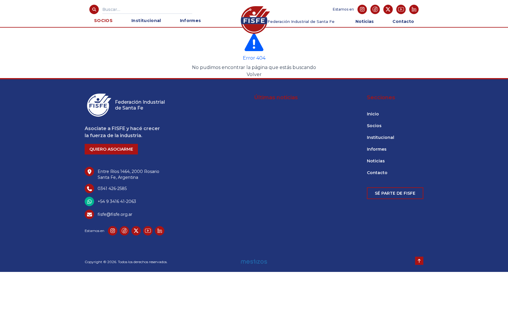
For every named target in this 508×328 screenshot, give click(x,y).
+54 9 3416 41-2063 (117, 201)
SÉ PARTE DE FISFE (395, 193)
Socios (374, 125)
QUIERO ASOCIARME (111, 149)
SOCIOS (103, 20)
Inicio (373, 114)
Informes (190, 20)
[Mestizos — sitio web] (254, 260)
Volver (254, 74)
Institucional (146, 20)
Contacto (403, 21)
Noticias (364, 21)
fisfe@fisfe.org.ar (115, 214)
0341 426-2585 (112, 188)
